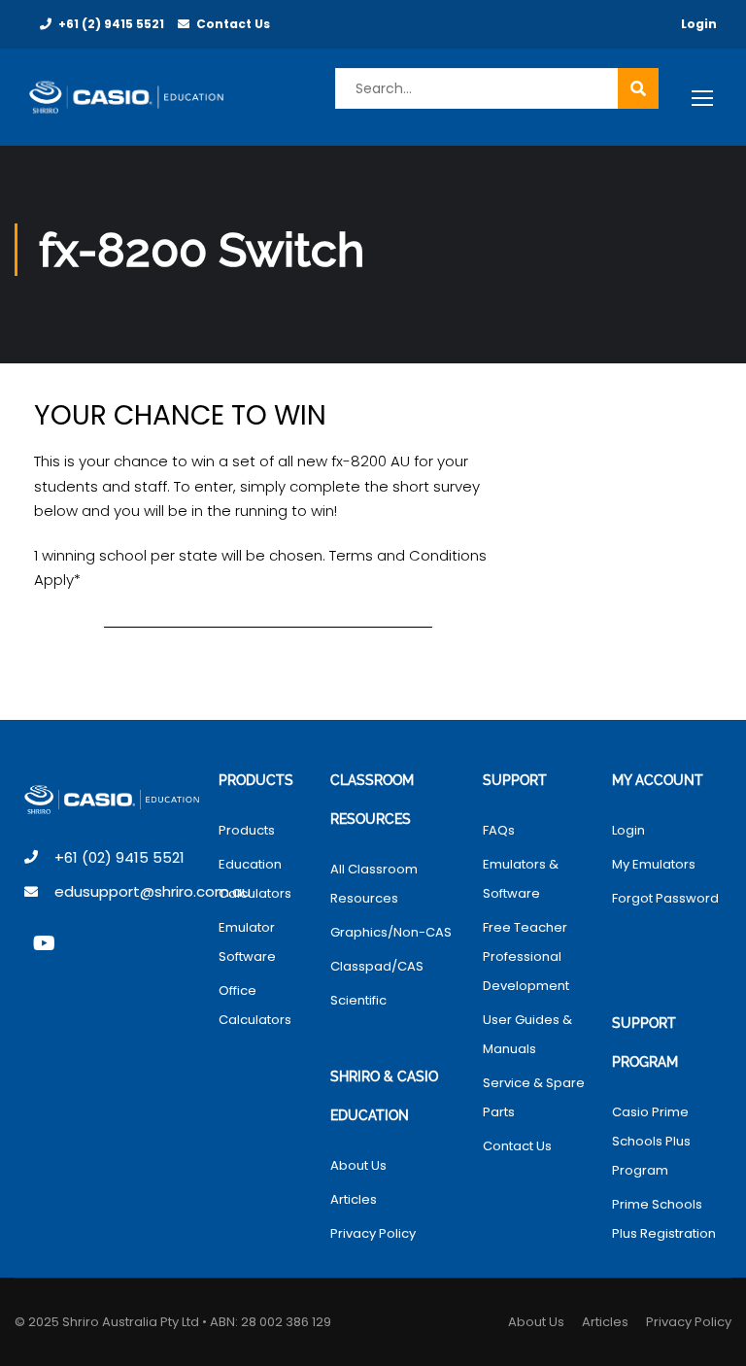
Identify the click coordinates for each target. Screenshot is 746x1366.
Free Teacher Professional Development (526, 956)
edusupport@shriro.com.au (152, 891)
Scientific (358, 1000)
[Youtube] (43, 943)
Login (699, 24)
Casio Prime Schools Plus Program (651, 1141)
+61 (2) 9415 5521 (111, 24)
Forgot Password (665, 898)
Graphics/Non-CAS (391, 932)
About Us (358, 1165)
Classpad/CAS (377, 966)
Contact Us (233, 24)
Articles (353, 1199)
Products (247, 830)
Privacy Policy (373, 1233)
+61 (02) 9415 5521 (119, 857)
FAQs (499, 830)
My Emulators (653, 864)
